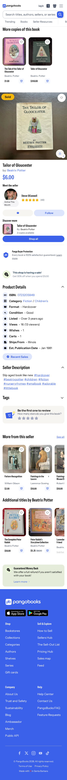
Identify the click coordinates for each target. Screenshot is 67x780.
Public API (12, 735)
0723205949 (26, 295)
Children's (41, 301)
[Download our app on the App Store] (15, 612)
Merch (9, 728)
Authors (10, 651)
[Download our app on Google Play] (37, 613)
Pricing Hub (45, 651)
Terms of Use (25, 766)
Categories (12, 644)
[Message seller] (18, 213)
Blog (8, 715)
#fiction (43, 379)
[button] (33, 287)
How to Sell (44, 630)
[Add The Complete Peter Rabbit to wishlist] (21, 512)
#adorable (49, 383)
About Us (11, 694)
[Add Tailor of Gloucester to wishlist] (62, 98)
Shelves (10, 658)
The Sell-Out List (48, 644)
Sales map (44, 658)
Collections (12, 637)
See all (60, 437)
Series (9, 665)
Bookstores (12, 630)
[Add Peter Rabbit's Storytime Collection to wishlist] (47, 512)
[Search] (60, 14)
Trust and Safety (16, 701)
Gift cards (11, 672)
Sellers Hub (44, 637)
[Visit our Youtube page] (40, 753)
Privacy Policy (41, 766)
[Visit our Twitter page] (26, 753)
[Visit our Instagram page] (33, 753)
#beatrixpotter (14, 379)
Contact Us (44, 701)
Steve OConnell (29, 195)
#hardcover (42, 375)
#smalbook (34, 383)
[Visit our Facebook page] (19, 753)
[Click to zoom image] (33, 126)
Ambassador (13, 721)
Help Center (45, 694)
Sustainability (14, 708)
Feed (40, 665)
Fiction (27, 301)
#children (30, 379)
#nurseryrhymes (15, 383)
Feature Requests (48, 715)
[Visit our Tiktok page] (47, 753)
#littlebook (11, 388)
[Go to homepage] (12, 6)
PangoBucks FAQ (48, 708)
